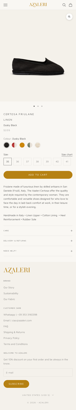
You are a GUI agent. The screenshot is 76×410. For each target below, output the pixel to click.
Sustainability (11, 293)
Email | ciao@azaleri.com (18, 320)
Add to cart (38, 174)
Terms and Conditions (16, 343)
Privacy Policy (11, 337)
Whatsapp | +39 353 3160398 (20, 314)
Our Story (9, 287)
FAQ (6, 326)
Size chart (67, 154)
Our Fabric (9, 299)
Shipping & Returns (14, 332)
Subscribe (16, 383)
